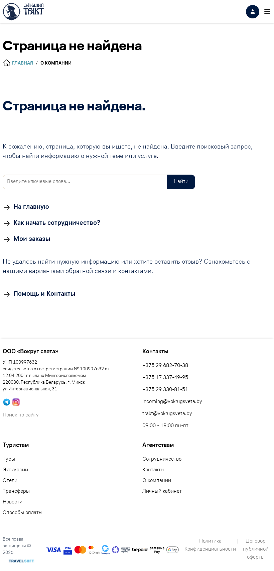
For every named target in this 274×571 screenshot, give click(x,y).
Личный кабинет (162, 491)
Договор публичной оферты (256, 549)
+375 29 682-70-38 (165, 366)
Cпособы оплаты (22, 513)
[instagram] (16, 402)
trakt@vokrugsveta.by (167, 414)
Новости (12, 502)
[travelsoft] (21, 561)
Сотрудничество (161, 459)
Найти (181, 182)
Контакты (153, 470)
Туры (9, 459)
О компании (156, 481)
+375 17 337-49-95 (165, 378)
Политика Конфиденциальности (210, 545)
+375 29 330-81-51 (165, 390)
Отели (10, 481)
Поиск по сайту (21, 415)
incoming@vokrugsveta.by (172, 402)
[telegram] (7, 402)
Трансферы (16, 491)
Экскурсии (15, 470)
